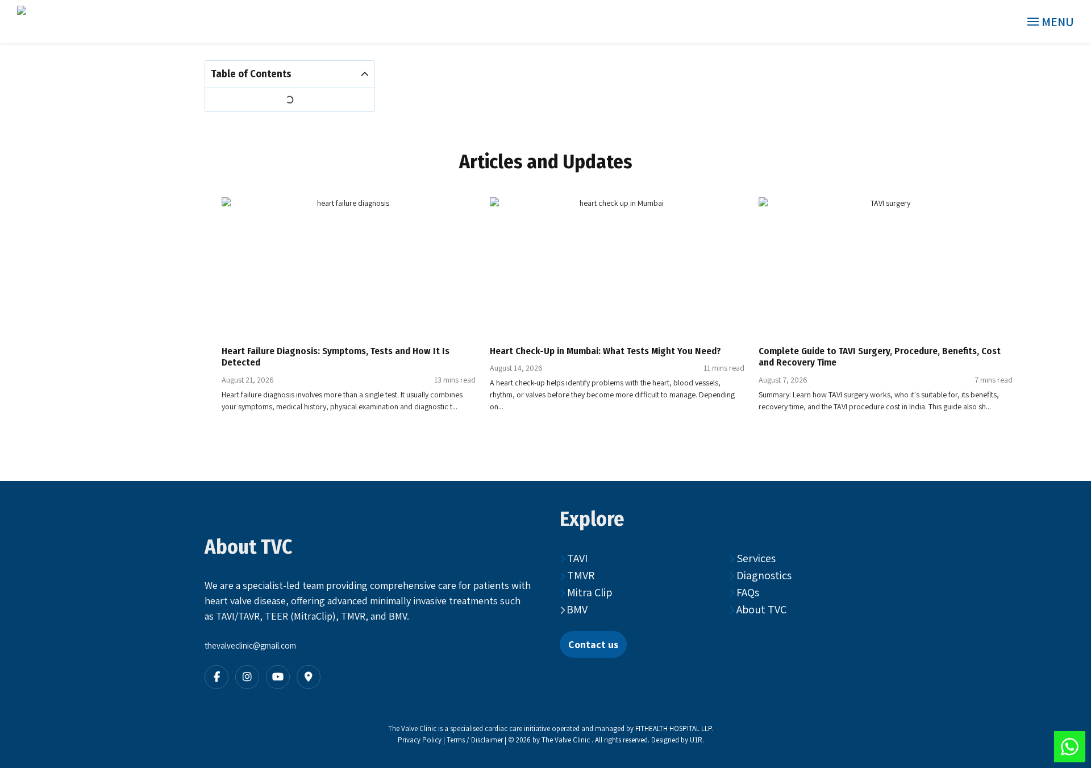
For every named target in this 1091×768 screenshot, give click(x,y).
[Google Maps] (308, 677)
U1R (696, 740)
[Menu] (1051, 22)
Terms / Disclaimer (476, 740)
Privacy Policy (420, 740)
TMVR (579, 575)
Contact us (593, 644)
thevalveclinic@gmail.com (250, 645)
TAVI (576, 558)
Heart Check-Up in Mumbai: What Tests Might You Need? (605, 350)
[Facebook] (216, 677)
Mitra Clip (588, 592)
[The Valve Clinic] (80, 21)
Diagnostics (763, 575)
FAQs (746, 592)
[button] (365, 74)
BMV (577, 609)
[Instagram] (247, 677)
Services (755, 558)
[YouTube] (278, 677)
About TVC (760, 609)
